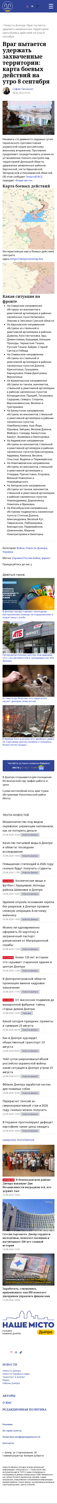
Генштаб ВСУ (34, 176)
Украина (8, 552)
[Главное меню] (51, 6)
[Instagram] (27, 6)
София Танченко (23, 89)
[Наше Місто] (8, 6)
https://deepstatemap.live (26, 259)
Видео (6, 1380)
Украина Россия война (26, 558)
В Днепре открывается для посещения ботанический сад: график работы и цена (27, 780)
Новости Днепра (14, 25)
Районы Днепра (11, 1383)
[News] (32, 6)
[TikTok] (37, 6)
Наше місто (23, 180)
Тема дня (26, 1013)
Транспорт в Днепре (14, 1376)
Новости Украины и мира (16, 1373)
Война (20, 548)
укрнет (46, 558)
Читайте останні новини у (28, 765)
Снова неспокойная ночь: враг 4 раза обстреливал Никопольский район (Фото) (25, 794)
